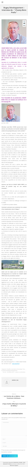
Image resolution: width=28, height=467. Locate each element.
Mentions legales (14, 465)
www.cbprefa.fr (15, 363)
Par (4, 372)
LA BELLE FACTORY (20, 464)
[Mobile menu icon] (2, 2)
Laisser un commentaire (20, 372)
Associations (14, 369)
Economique (19, 369)
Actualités (9, 369)
